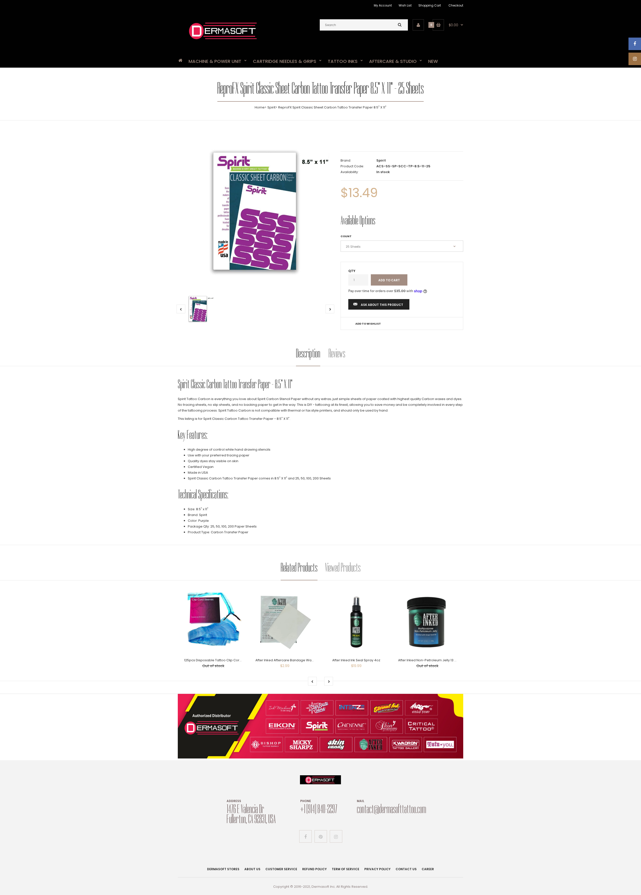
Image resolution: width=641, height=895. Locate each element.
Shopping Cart (429, 5)
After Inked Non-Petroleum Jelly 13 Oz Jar (431, 660)
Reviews (337, 353)
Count (346, 236)
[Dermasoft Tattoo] (223, 41)
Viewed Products (343, 567)
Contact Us (406, 869)
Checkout (455, 5)
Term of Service (345, 869)
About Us (252, 869)
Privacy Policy (377, 869)
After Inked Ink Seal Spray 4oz (356, 660)
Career (428, 869)
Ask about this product (382, 305)
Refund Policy (314, 869)
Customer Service (281, 869)
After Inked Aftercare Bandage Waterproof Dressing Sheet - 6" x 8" (309, 660)
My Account (383, 5)
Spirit (271, 107)
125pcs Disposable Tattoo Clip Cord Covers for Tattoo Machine (234, 660)
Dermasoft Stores (223, 869)
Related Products (299, 567)
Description (308, 353)
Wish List (405, 5)
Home (260, 107)
